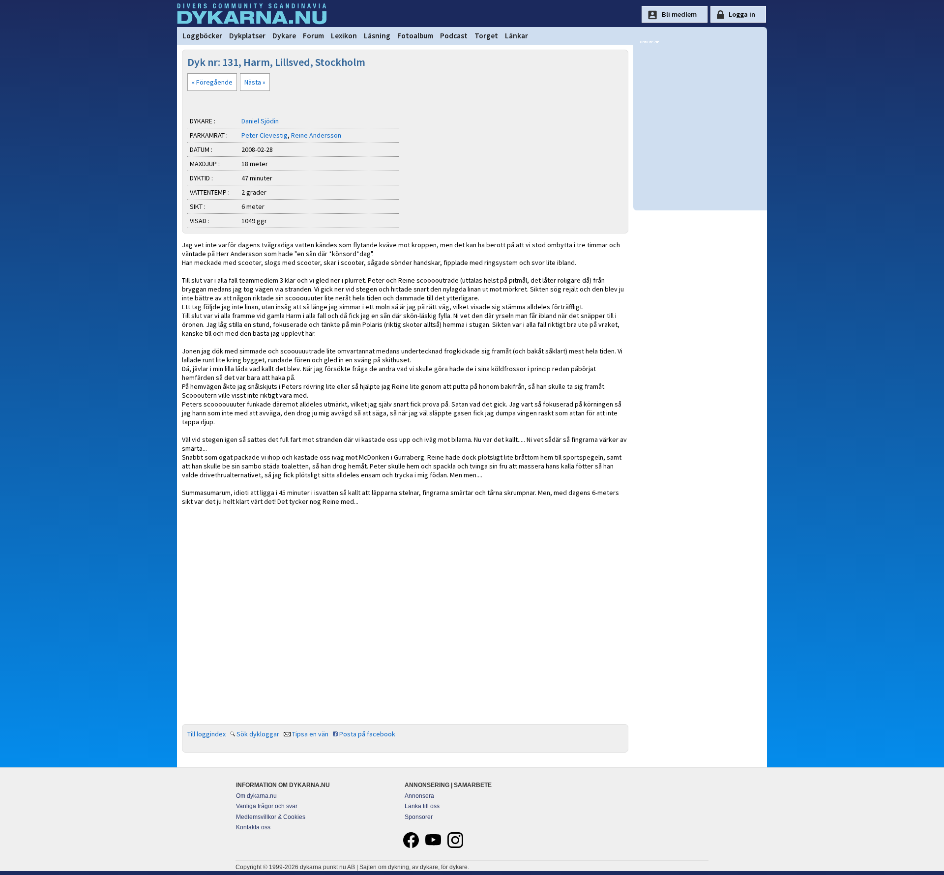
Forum (313, 35)
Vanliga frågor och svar (266, 806)
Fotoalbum (415, 35)
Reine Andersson (316, 135)
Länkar (516, 35)
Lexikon (344, 35)
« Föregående (212, 82)
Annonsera (419, 795)
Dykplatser (247, 35)
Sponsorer (419, 817)
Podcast (454, 35)
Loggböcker (202, 35)
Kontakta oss (253, 827)
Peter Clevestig (264, 135)
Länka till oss (422, 806)
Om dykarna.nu (256, 795)
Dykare (284, 35)
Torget (486, 35)
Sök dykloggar (257, 733)
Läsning (377, 35)
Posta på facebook (367, 733)
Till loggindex (206, 733)
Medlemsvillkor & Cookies (270, 817)
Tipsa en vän (310, 733)
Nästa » (255, 82)
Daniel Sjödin (260, 121)
